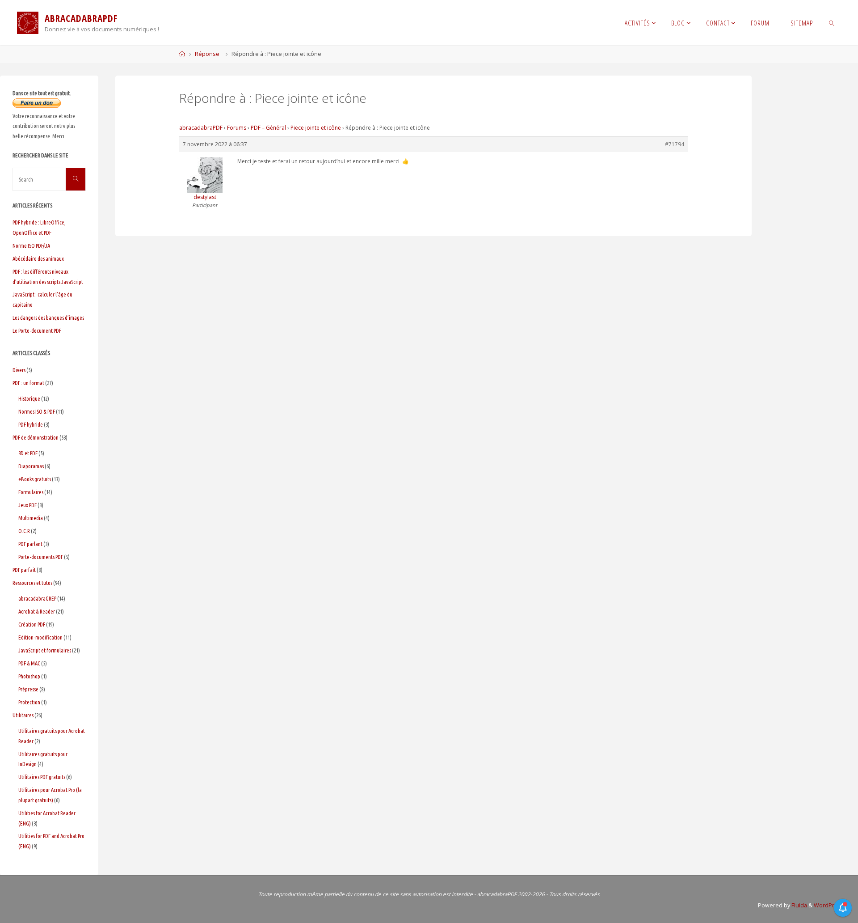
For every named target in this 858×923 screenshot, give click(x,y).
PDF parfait (24, 570)
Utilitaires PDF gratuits (41, 777)
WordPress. (829, 905)
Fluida (798, 905)
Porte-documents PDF (40, 557)
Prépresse (28, 689)
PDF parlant (30, 544)
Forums (236, 127)
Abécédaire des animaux (38, 258)
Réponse (207, 54)
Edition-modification (40, 637)
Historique (29, 398)
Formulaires (30, 492)
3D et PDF (28, 453)
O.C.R (24, 531)
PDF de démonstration (36, 437)
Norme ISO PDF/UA (31, 245)
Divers (19, 370)
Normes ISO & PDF (36, 411)
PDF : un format (28, 383)
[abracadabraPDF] (27, 22)
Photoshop (29, 676)
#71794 (674, 144)
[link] (832, 22)
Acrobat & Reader (36, 611)
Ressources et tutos (32, 583)
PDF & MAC (29, 663)
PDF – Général (268, 127)
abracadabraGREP (37, 598)
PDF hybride (30, 424)
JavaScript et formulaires (44, 650)
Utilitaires (23, 715)
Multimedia (30, 518)
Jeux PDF (27, 505)
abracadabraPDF (201, 127)
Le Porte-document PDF (37, 330)
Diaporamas (31, 466)
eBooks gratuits (34, 479)
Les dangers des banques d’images (48, 317)
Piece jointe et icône (315, 127)
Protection (29, 702)
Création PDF (31, 624)
